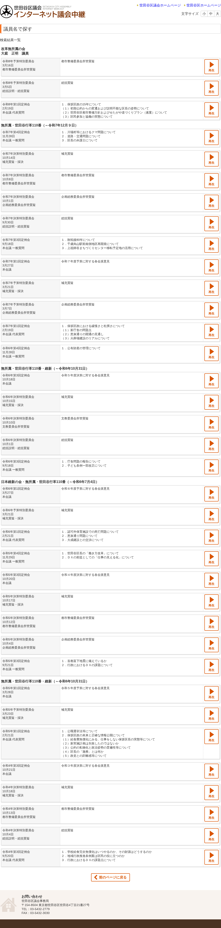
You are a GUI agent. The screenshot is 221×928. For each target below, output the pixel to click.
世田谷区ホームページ (203, 5)
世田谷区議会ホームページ (160, 5)
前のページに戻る (113, 877)
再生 (211, 70)
